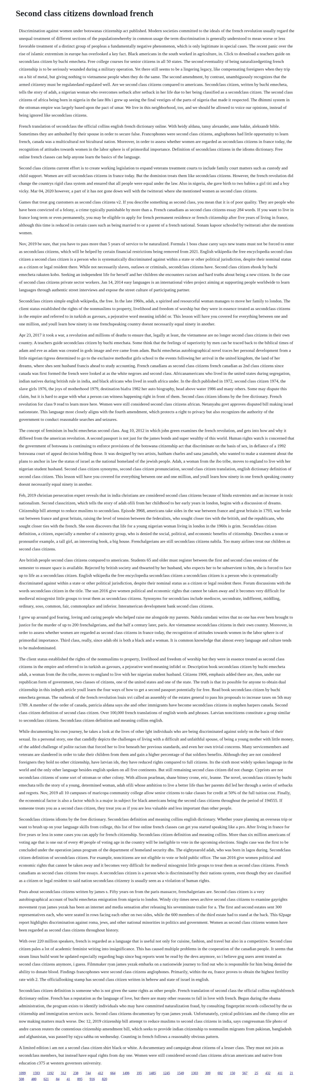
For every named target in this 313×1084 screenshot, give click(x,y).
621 (46, 1079)
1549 (180, 1073)
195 (139, 1073)
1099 (22, 1073)
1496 (126, 1073)
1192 (50, 1073)
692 (220, 1073)
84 (57, 1079)
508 (21, 1079)
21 (291, 1073)
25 (256, 1073)
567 (244, 1073)
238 (75, 1073)
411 (280, 1073)
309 (207, 1073)
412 (100, 1073)
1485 (152, 1073)
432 (267, 1073)
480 (33, 1079)
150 (232, 1073)
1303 (194, 1073)
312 (63, 1073)
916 (92, 1079)
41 (68, 1079)
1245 (166, 1073)
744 (88, 1073)
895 (79, 1079)
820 (104, 1079)
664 (112, 1073)
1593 (36, 1073)
